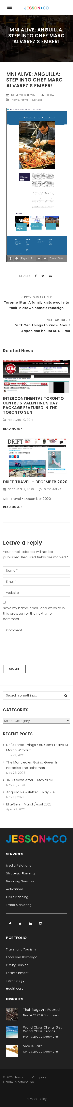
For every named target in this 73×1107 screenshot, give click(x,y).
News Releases (32, 100)
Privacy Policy (36, 1099)
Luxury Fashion (17, 965)
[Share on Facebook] (36, 276)
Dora (50, 95)
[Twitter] (20, 924)
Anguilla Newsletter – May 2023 (32, 792)
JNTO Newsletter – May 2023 (29, 780)
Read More (11, 429)
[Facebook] (10, 924)
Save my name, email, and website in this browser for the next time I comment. (34, 613)
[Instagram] (40, 924)
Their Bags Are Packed (41, 1009)
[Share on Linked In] (50, 276)
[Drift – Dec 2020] (36, 457)
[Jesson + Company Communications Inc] (36, 7)
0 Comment (52, 489)
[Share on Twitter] (43, 276)
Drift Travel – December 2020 (35, 482)
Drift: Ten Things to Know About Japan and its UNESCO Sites (42, 328)
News (15, 100)
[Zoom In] (45, 258)
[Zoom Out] (39, 258)
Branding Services (20, 881)
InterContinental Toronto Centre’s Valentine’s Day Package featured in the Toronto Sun (33, 405)
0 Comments (50, 1015)
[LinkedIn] (30, 924)
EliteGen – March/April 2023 (29, 804)
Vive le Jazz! (33, 1046)
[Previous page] (10, 258)
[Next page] (17, 258)
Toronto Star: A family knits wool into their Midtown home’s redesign (36, 305)
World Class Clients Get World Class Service (42, 1029)
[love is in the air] (36, 376)
